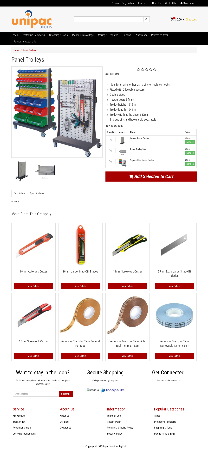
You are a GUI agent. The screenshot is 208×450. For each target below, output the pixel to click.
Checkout (191, 19)
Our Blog (64, 421)
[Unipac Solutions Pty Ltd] (31, 19)
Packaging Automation (25, 41)
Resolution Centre (22, 427)
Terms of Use (114, 415)
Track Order (19, 421)
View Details (33, 286)
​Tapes (14, 35)
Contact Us (170, 3)
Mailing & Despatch (108, 35)
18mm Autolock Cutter (33, 271)
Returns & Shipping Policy (120, 427)
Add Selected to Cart (153, 176)
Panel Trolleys (29, 50)
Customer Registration (123, 3)
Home (17, 50)
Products (142, 3)
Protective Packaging (33, 35)
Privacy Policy (114, 421)
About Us (156, 3)
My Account (19, 415)
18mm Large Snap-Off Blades (80, 271)
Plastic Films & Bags (83, 35)
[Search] (146, 19)
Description (19, 193)
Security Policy (114, 433)
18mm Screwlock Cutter (127, 271)
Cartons (127, 35)
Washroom (141, 35)
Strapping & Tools (58, 35)
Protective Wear (159, 35)
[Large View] (21, 171)
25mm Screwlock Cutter (33, 341)
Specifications (37, 193)
